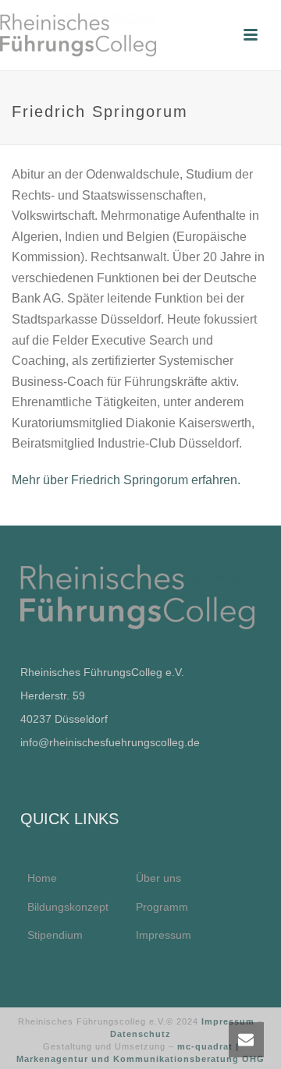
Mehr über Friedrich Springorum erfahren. (128, 480)
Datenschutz (140, 1034)
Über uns (158, 878)
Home (42, 878)
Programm (162, 907)
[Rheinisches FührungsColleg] (78, 35)
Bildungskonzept (67, 907)
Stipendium (55, 935)
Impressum (163, 935)
